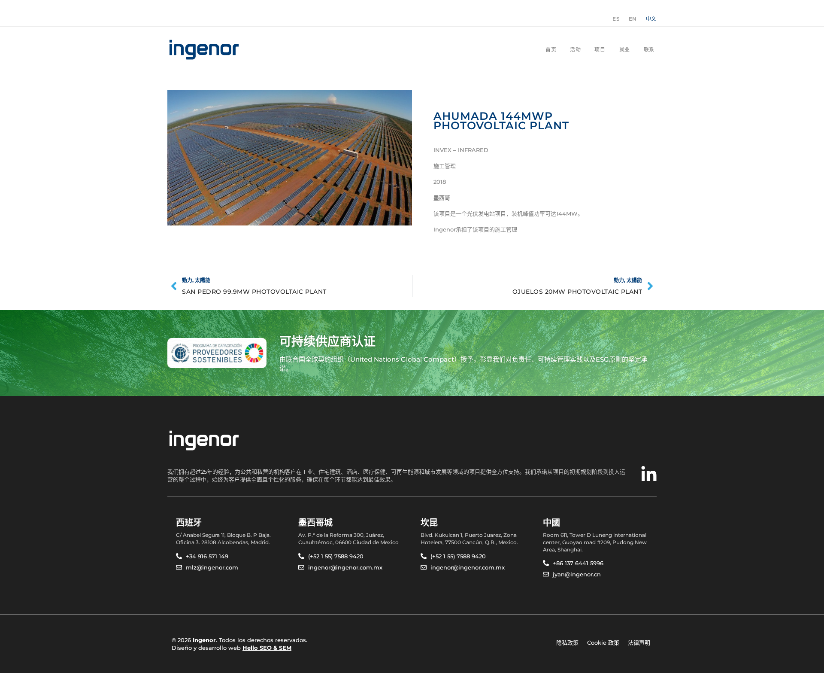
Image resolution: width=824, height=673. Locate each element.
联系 (649, 49)
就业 (624, 49)
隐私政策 (567, 642)
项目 (599, 49)
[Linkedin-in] (648, 474)
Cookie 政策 (603, 642)
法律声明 (639, 642)
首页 (550, 49)
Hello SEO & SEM (266, 647)
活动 (575, 49)
